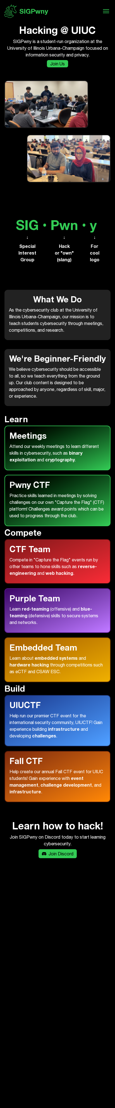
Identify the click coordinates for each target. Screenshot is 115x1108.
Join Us (57, 63)
